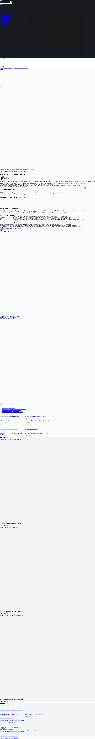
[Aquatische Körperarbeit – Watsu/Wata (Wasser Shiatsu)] (10, 714)
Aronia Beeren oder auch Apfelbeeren (8, 408)
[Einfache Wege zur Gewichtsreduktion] (4, 424)
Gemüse (3, 179)
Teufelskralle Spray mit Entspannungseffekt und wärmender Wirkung (14, 409)
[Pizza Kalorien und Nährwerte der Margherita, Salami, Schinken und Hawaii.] (5, 420)
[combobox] (5, 404)
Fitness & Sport (5, 63)
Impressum (28, 733)
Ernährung (4, 59)
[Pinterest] (3, 230)
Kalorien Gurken (19, 228)
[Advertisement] (47, 78)
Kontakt (27, 735)
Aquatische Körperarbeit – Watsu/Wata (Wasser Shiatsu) (12, 410)
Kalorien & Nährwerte (6, 60)
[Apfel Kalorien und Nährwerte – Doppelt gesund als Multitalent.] (9, 416)
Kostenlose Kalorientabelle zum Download (33, 731)
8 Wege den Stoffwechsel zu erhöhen (31, 429)
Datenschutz (28, 734)
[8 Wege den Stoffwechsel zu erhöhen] (8, 429)
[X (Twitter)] (2, 230)
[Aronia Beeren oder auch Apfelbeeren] (7, 705)
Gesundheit (4, 64)
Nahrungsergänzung (5, 61)
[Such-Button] (11, 404)
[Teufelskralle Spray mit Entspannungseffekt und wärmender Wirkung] (11, 434)
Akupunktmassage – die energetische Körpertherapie (11, 411)
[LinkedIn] (4, 230)
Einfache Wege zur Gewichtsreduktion (31, 424)
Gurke (5, 228)
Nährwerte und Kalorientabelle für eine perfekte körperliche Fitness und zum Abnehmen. (41, 732)
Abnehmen (4, 62)
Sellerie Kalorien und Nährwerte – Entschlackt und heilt (10, 611)
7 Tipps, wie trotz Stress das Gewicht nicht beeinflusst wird (12, 412)
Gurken (8, 228)
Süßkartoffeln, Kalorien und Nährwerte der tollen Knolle (10, 523)
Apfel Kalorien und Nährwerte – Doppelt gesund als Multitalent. (36, 416)
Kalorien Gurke (13, 228)
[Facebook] (0, 230)
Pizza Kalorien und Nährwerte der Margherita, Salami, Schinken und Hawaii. (38, 420)
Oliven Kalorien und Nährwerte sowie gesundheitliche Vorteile (11, 699)
